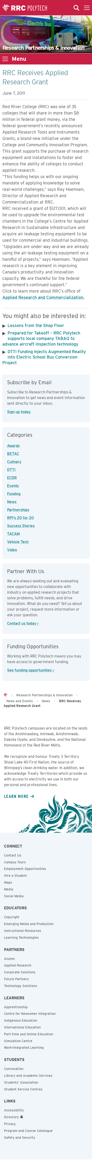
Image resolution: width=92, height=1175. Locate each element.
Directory (11, 1117)
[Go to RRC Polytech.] (5, 695)
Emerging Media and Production (29, 924)
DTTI (11, 470)
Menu (19, 59)
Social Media (14, 896)
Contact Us (12, 855)
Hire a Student (15, 875)
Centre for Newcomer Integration (30, 1014)
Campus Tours (15, 862)
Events (13, 486)
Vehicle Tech (18, 542)
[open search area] (76, 8)
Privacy (10, 1124)
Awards (13, 446)
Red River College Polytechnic (24, 7)
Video (12, 550)
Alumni (9, 959)
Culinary (14, 462)
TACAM (13, 534)
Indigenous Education (20, 1020)
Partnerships (18, 510)
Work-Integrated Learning (24, 1047)
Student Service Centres (23, 1089)
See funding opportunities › (30, 670)
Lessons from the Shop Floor (36, 325)
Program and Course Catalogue (28, 1131)
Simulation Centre (18, 1041)
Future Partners (16, 979)
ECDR (12, 478)
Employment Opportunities (25, 869)
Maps (8, 882)
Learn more (16, 796)
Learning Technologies (21, 937)
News (12, 502)
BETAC (13, 454)
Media (8, 889)
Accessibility (14, 1110)
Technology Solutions (20, 986)
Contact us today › (23, 623)
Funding (14, 494)
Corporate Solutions (19, 972)
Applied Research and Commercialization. (43, 297)
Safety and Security (19, 1137)
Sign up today (19, 412)
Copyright (11, 917)
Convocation (13, 1069)
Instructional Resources (22, 931)
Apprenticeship (16, 1007)
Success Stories (21, 526)
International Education (22, 1027)
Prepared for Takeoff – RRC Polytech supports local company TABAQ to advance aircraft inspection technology (41, 338)
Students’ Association (21, 1082)
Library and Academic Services (28, 1075)
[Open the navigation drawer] (87, 7)
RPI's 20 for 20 (20, 518)
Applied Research (17, 965)
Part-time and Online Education (28, 1034)
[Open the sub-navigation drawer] (5, 58)
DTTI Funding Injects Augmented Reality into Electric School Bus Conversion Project (44, 357)
